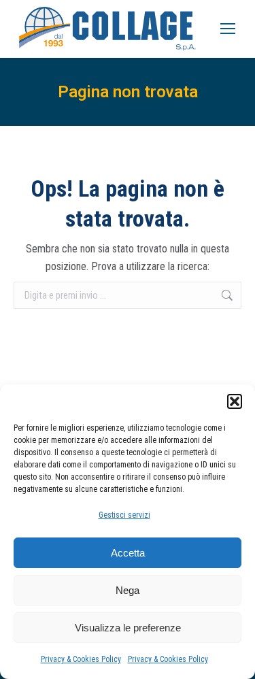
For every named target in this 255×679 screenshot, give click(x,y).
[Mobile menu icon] (227, 28)
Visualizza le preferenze (128, 627)
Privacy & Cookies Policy (81, 659)
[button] (234, 401)
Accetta (128, 553)
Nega (127, 590)
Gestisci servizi (124, 515)
